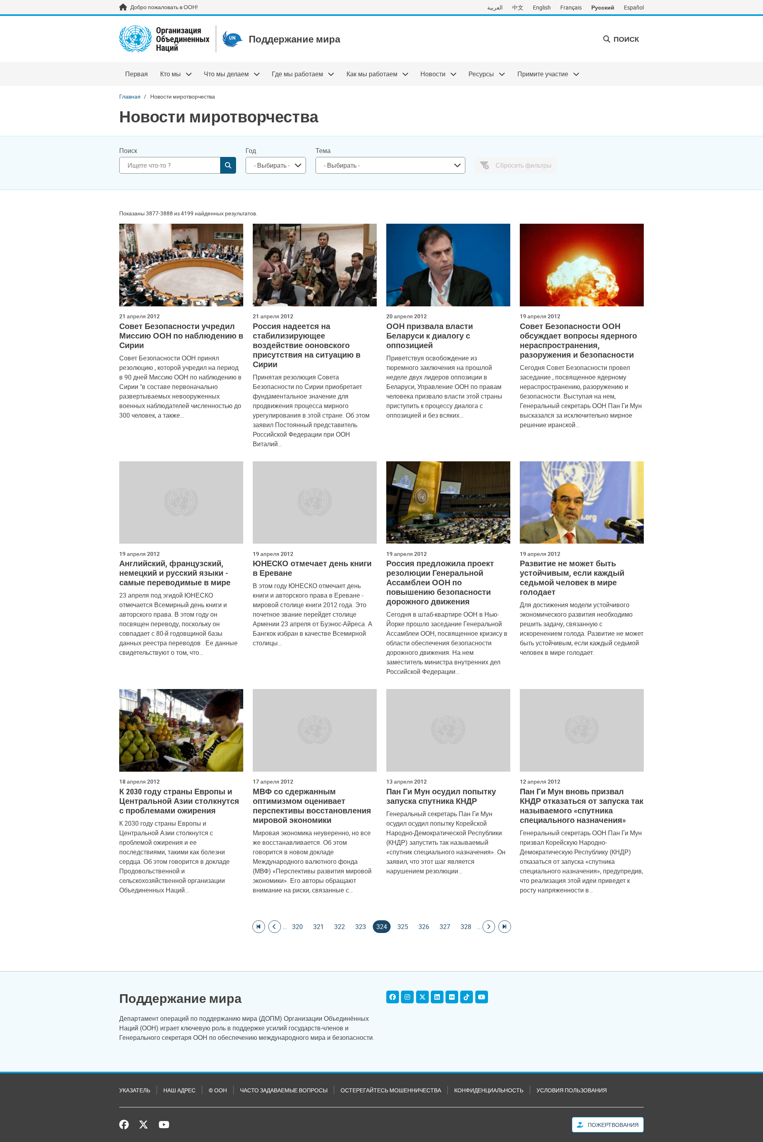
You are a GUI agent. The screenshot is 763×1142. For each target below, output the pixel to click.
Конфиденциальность (488, 1090)
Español (634, 7)
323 (361, 926)
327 (445, 926)
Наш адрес (179, 1090)
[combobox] (276, 165)
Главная (130, 96)
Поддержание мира (294, 39)
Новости (429, 74)
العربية (495, 7)
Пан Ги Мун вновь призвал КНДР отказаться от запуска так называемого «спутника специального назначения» (581, 806)
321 (318, 926)
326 (424, 926)
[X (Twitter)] (422, 997)
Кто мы (167, 74)
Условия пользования (571, 1090)
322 (340, 926)
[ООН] (164, 38)
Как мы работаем (369, 74)
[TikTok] (466, 997)
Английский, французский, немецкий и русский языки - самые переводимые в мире (174, 573)
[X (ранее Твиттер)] (143, 1124)
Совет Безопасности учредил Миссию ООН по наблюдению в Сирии (181, 335)
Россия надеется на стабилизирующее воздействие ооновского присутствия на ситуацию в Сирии (306, 345)
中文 (517, 7)
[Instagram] (407, 997)
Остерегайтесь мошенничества (391, 1090)
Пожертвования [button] (613, 1124)
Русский (602, 7)
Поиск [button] (625, 39)
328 (466, 926)
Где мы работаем (294, 74)
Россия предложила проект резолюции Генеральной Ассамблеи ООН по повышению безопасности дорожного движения (440, 582)
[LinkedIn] (437, 997)
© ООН (218, 1090)
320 (297, 926)
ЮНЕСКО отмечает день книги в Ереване (312, 568)
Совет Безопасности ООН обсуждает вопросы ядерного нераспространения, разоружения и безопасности (578, 340)
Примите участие (539, 74)
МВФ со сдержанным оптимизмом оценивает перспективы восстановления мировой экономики (312, 806)
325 (403, 926)
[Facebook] (392, 997)
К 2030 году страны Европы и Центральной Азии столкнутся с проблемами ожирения (179, 801)
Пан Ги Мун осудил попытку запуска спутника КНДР (441, 796)
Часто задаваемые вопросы (283, 1090)
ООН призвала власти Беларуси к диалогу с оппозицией (429, 335)
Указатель (134, 1090)
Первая (136, 74)
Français (571, 7)
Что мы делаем (223, 74)
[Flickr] (451, 997)
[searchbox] (272, 165)
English (542, 7)
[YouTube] (481, 997)
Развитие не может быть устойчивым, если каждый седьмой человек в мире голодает (572, 578)
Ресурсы (478, 74)
